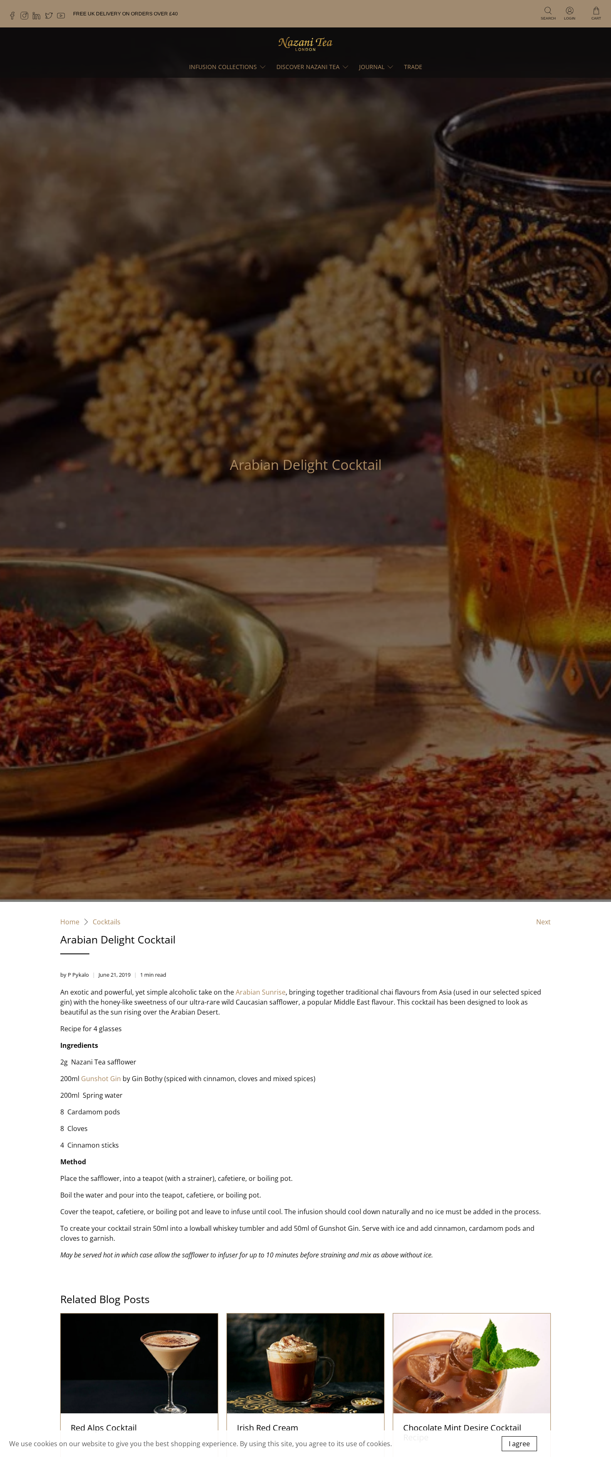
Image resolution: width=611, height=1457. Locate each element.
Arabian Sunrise (261, 992)
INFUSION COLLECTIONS (223, 67)
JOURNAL (371, 67)
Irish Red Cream (267, 1427)
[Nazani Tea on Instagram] (26, 18)
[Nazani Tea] (305, 43)
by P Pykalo (74, 974)
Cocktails (107, 922)
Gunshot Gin (101, 1078)
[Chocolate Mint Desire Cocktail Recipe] (471, 1363)
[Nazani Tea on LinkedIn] (38, 18)
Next (543, 922)
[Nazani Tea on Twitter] (51, 18)
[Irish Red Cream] (305, 1363)
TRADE (413, 67)
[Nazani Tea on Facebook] (14, 18)
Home (69, 922)
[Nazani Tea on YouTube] (63, 18)
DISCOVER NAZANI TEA (308, 67)
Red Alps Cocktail (104, 1427)
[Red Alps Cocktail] (139, 1363)
